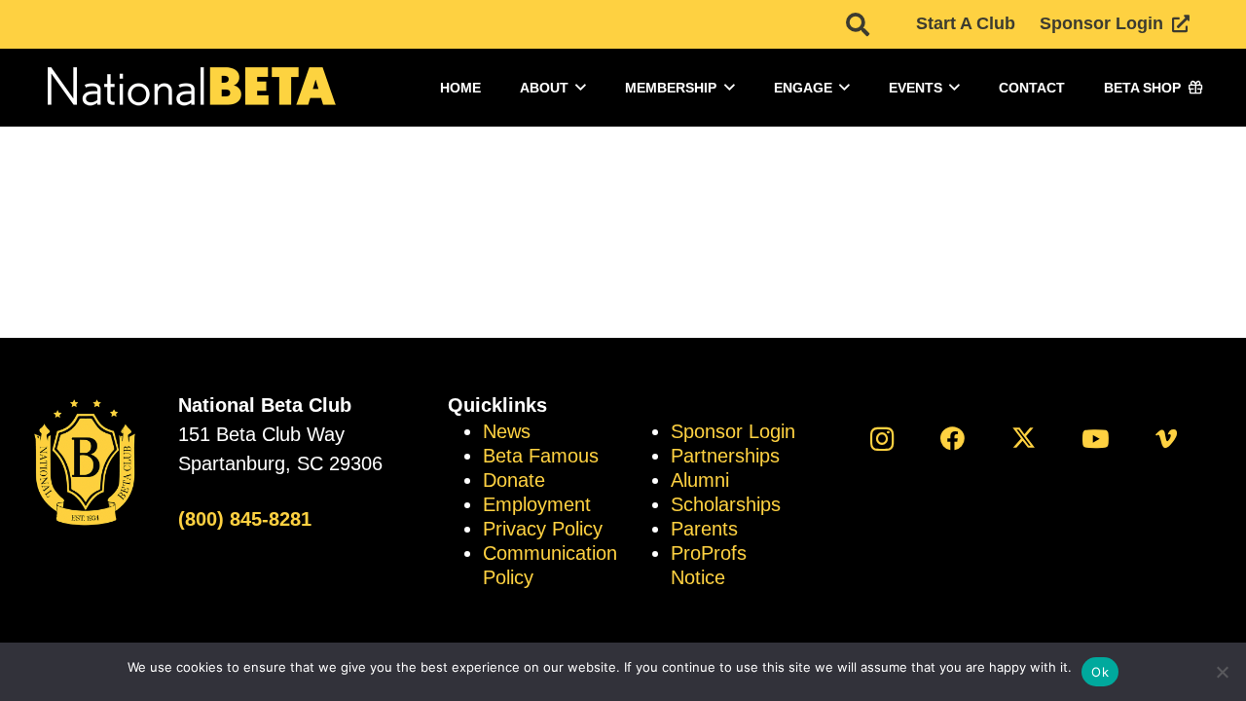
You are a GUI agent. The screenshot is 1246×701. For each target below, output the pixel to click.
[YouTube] (1095, 438)
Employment (537, 504)
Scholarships (726, 504)
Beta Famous (541, 455)
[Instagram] (881, 438)
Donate (514, 480)
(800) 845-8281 (245, 519)
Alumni (700, 480)
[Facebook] (952, 438)
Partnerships (725, 455)
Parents (704, 528)
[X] (1023, 438)
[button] (857, 24)
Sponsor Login (733, 431)
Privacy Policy (543, 528)
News (507, 431)
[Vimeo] (1166, 438)
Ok (1100, 672)
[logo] (190, 88)
